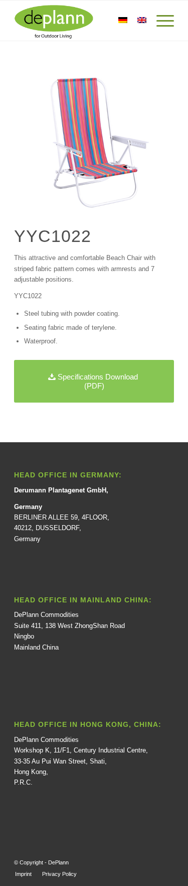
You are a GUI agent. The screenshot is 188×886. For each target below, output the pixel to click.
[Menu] (160, 21)
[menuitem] (23, 873)
